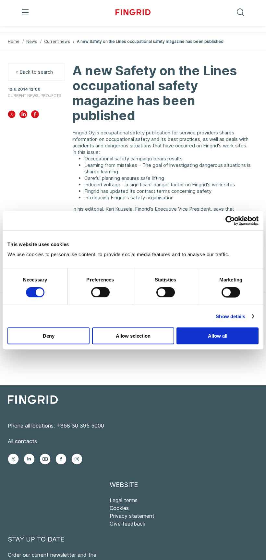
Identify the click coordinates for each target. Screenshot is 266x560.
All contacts (22, 441)
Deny (48, 336)
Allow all (217, 336)
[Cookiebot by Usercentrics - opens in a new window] (230, 220)
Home (13, 41)
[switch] (100, 292)
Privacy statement (132, 516)
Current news (57, 41)
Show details (230, 316)
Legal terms (124, 500)
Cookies (119, 508)
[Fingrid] (133, 13)
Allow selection (133, 336)
